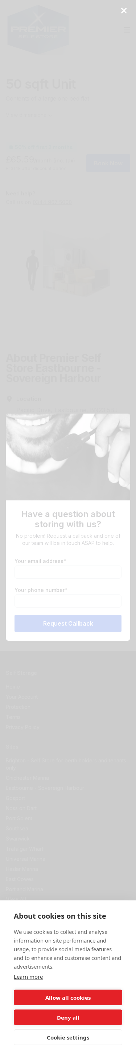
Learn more (28, 976)
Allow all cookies (68, 997)
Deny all (68, 1017)
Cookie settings (68, 1037)
